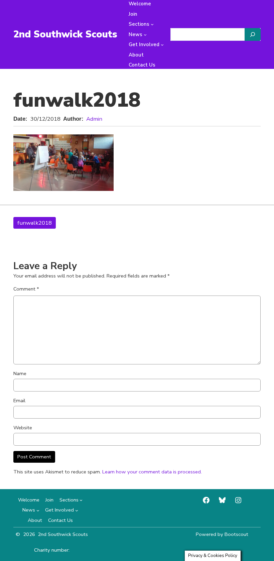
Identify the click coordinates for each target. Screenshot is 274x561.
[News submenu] (145, 34)
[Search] (253, 34)
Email (19, 400)
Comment (26, 289)
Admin (94, 119)
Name (19, 373)
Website (22, 427)
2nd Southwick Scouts (65, 34)
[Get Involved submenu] (162, 44)
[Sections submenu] (152, 24)
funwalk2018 (34, 223)
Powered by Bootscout (222, 534)
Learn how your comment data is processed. (152, 471)
